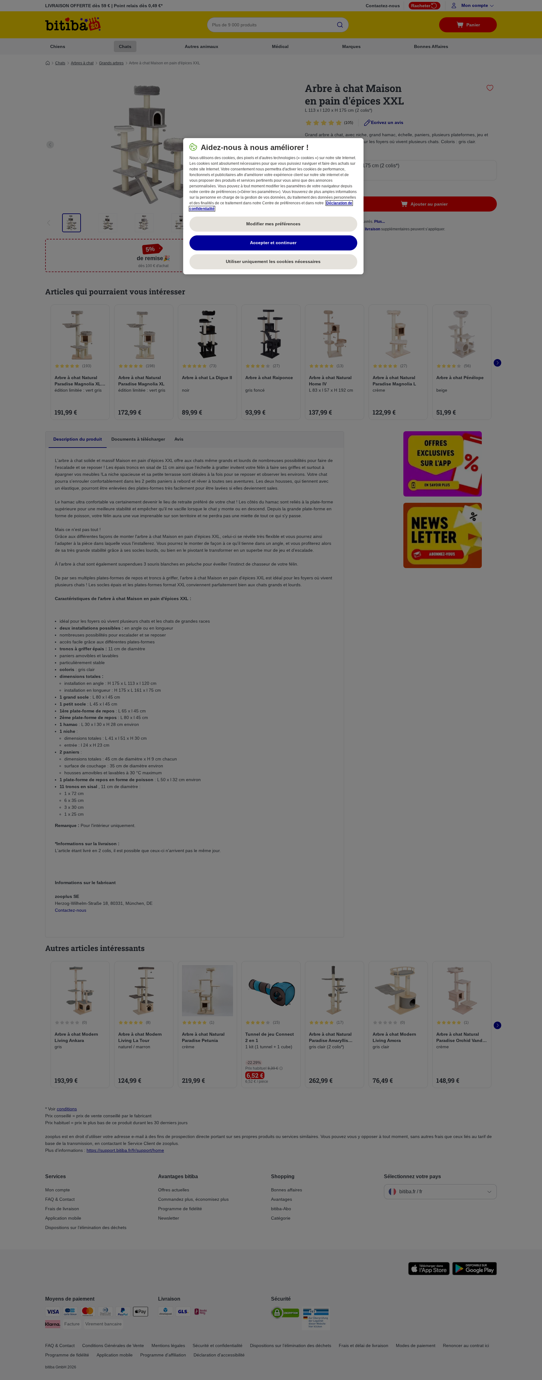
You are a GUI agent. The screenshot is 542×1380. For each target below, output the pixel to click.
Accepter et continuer (273, 242)
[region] (273, 206)
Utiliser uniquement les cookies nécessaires (273, 261)
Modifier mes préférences (273, 223)
